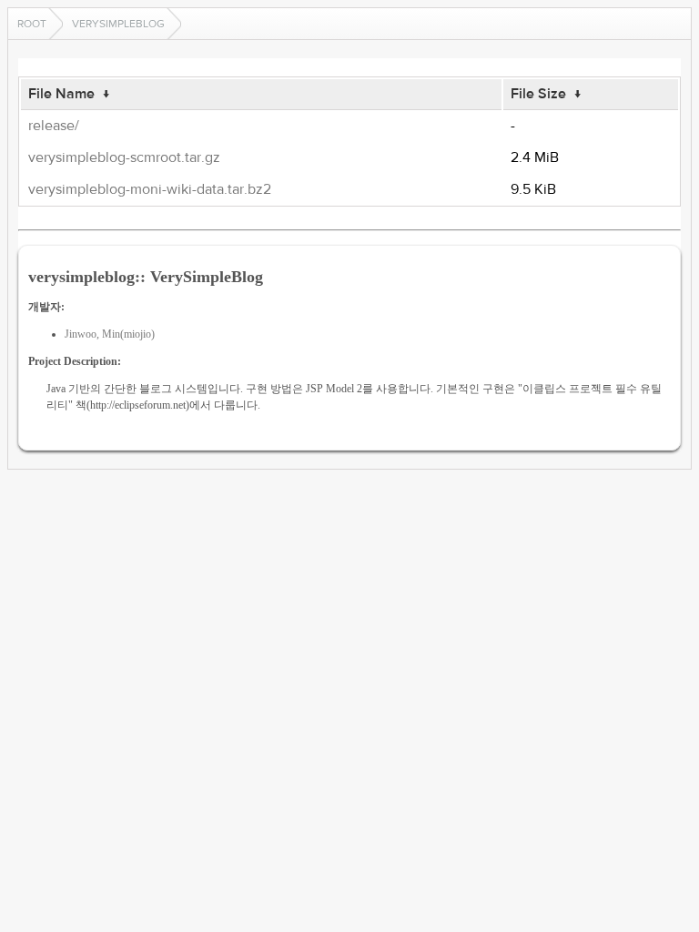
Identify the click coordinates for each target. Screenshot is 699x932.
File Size (538, 94)
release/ (53, 125)
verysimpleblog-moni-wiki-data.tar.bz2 (149, 189)
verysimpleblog (118, 23)
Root (31, 23)
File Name (61, 94)
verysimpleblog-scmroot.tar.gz (124, 157)
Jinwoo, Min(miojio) (110, 334)
